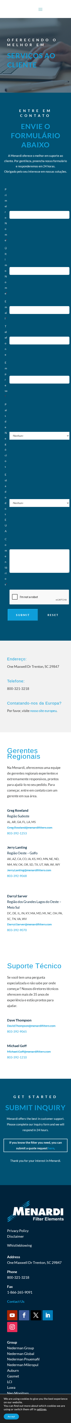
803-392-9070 (17, 930)
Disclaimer (15, 1236)
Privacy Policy (18, 1230)
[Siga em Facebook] (24, 1315)
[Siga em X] (36, 1315)
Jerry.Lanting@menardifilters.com (29, 870)
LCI (9, 1382)
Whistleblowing (19, 1245)
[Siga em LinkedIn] (48, 1315)
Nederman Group (20, 1348)
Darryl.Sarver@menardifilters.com (29, 924)
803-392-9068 (17, 876)
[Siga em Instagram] (12, 1327)
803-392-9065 (17, 1031)
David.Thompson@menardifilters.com (31, 1026)
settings (41, 1409)
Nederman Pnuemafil (23, 1359)
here (51, 1148)
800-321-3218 (18, 1277)
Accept (11, 1416)
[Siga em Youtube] (12, 1315)
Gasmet (13, 1376)
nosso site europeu (43, 711)
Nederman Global (20, 1353)
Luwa (11, 1387)
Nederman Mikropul (22, 1365)
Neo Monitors (18, 1393)
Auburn (13, 1370)
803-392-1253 (17, 833)
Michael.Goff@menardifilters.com (29, 1051)
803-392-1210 (17, 1057)
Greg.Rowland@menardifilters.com (29, 827)
